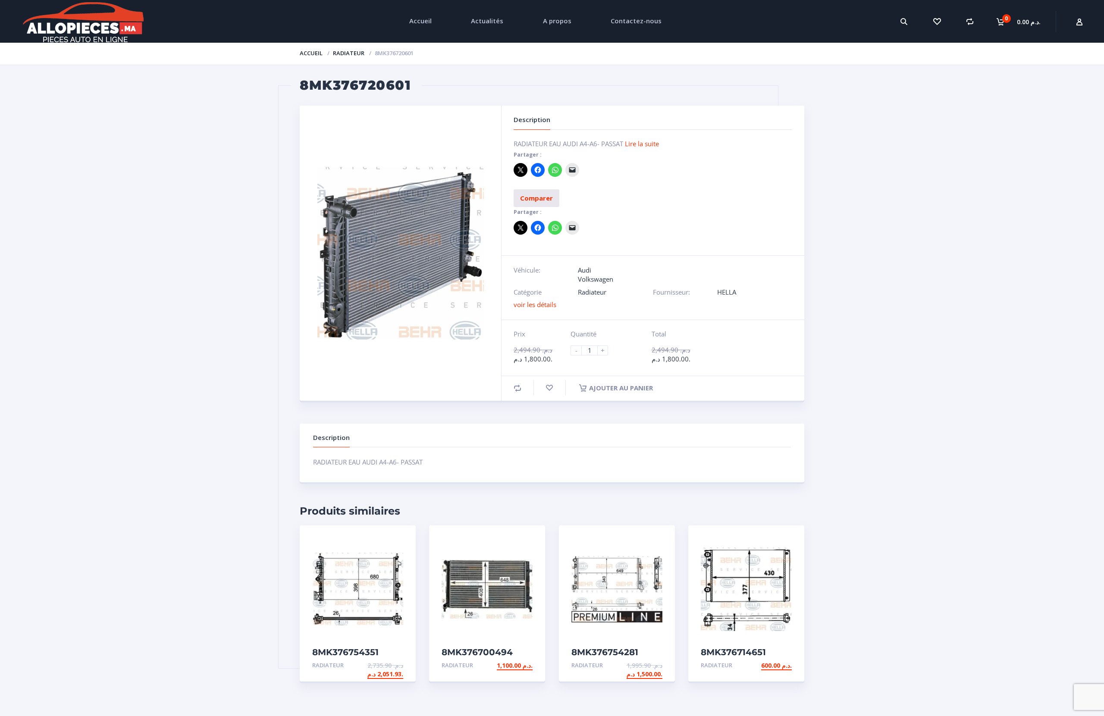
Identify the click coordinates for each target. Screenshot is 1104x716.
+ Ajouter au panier (369, 665)
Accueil (311, 53)
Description (331, 437)
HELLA (726, 292)
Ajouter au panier (621, 387)
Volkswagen (595, 279)
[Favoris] (936, 21)
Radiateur (348, 53)
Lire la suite (642, 143)
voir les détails (535, 304)
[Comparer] (970, 21)
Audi (584, 270)
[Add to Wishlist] (549, 388)
